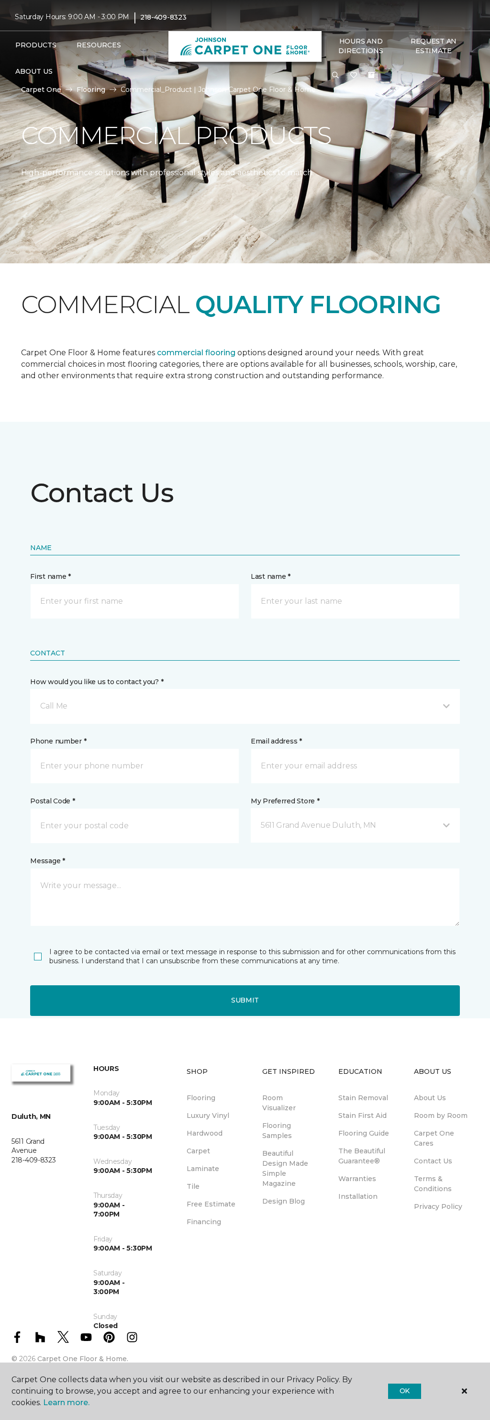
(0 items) (371, 75)
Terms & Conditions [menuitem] (433, 1183)
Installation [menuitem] (358, 1196)
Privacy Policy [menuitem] (438, 1206)
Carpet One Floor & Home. (82, 1358)
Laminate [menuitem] (203, 1168)
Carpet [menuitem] (198, 1151)
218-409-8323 (163, 17)
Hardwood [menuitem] (205, 1133)
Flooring (91, 89)
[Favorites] (354, 75)
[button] (335, 75)
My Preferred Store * (285, 801)
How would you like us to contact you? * (96, 681)
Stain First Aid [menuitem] (362, 1115)
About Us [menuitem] (430, 1097)
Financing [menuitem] (204, 1221)
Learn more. (66, 1402)
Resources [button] (99, 45)
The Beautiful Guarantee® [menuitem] (361, 1156)
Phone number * (58, 741)
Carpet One (41, 89)
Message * (47, 860)
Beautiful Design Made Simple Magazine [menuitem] (285, 1168)
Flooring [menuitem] (201, 1097)
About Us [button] (34, 71)
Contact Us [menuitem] (433, 1161)
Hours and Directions (360, 46)
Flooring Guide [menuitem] (363, 1133)
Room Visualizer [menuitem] (279, 1102)
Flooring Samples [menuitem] (277, 1130)
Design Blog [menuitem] (283, 1201)
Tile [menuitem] (193, 1186)
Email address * (276, 741)
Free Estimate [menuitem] (211, 1204)
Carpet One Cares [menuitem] (434, 1138)
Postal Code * (52, 801)
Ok (405, 1390)
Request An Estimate (434, 46)
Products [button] (35, 45)
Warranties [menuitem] (357, 1178)
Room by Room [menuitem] (441, 1115)
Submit (245, 1000)
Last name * (270, 576)
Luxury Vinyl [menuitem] (208, 1115)
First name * (50, 576)
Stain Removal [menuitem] (363, 1097)
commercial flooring (196, 352)
